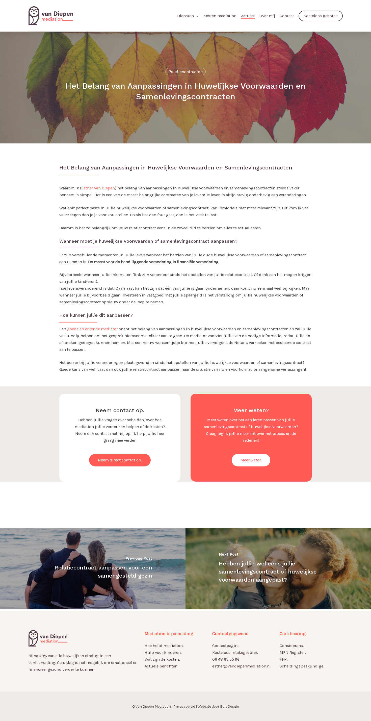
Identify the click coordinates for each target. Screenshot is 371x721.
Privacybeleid (184, 706)
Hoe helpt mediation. (164, 645)
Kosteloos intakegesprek (235, 652)
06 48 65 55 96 (226, 659)
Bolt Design (229, 706)
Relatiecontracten (185, 71)
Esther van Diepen (98, 188)
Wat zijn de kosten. (162, 659)
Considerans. (292, 645)
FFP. (283, 659)
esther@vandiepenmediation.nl (241, 666)
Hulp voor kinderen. (163, 652)
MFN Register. (293, 652)
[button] (120, 460)
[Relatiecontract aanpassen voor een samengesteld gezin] (93, 568)
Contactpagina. (226, 645)
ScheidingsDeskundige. (302, 666)
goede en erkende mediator (92, 329)
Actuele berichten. (161, 666)
